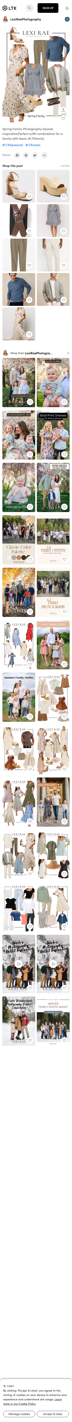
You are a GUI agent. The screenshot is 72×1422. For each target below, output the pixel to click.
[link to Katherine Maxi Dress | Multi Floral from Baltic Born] (18, 323)
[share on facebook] (17, 155)
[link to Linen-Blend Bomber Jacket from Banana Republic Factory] (53, 289)
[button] (67, 8)
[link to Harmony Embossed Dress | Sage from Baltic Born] (53, 220)
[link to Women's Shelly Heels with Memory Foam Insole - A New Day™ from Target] (18, 186)
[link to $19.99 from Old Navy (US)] (18, 220)
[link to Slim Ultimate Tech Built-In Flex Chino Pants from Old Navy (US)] (18, 255)
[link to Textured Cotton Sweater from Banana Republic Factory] (18, 289)
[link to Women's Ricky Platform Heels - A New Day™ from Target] (53, 186)
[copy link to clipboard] (44, 155)
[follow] (67, 19)
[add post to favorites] (63, 118)
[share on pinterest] (26, 155)
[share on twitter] (35, 155)
